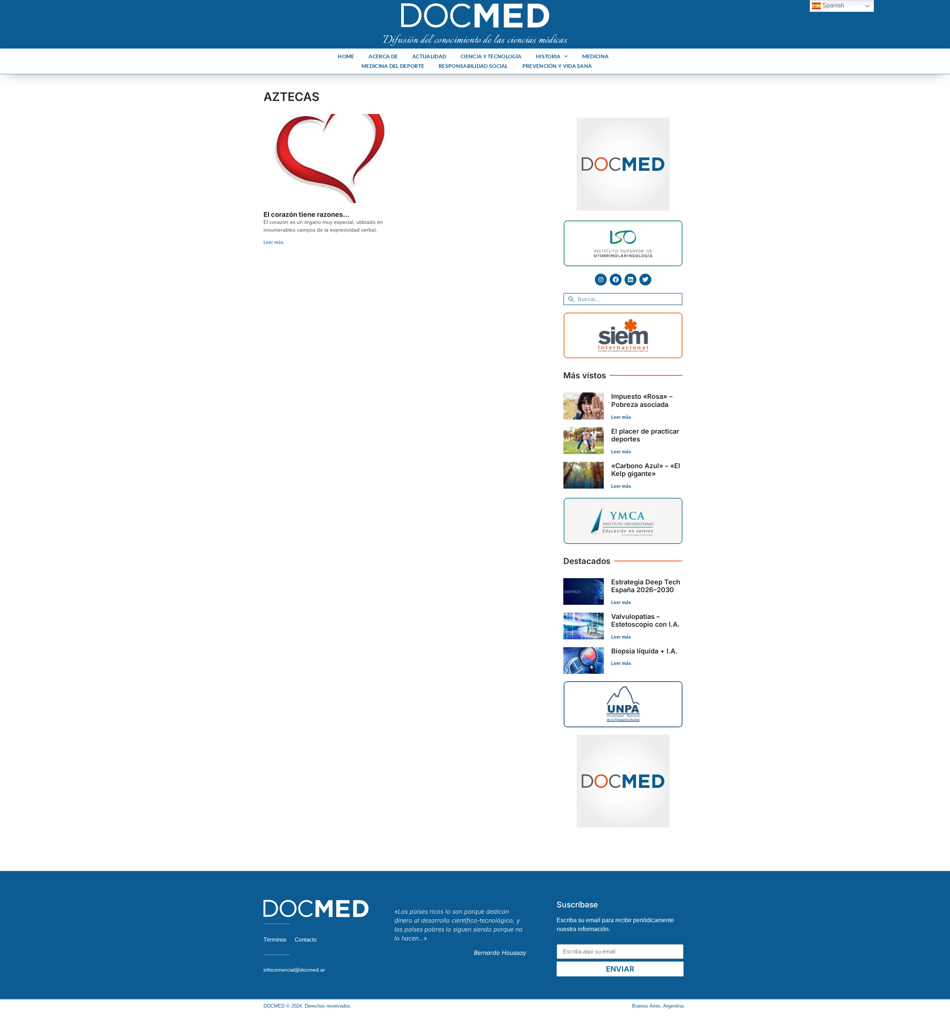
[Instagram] (601, 280)
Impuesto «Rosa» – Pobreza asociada (641, 400)
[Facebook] (616, 280)
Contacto (306, 939)
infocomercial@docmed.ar (294, 970)
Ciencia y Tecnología (491, 56)
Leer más (273, 242)
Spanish (832, 5)
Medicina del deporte (392, 66)
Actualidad (429, 56)
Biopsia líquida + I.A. (644, 651)
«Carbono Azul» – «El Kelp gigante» (645, 470)
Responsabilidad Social (473, 66)
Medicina (595, 56)
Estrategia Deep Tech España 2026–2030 (645, 586)
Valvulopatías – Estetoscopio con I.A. (645, 621)
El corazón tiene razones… (306, 214)
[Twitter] (645, 280)
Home (346, 56)
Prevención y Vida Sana (557, 66)
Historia (548, 56)
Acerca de (383, 56)
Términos (274, 939)
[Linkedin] (630, 280)
